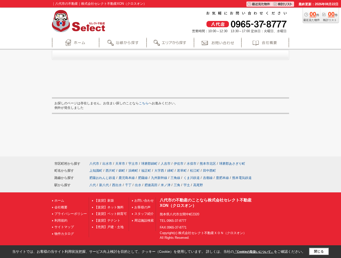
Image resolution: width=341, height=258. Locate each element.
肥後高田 (151, 185)
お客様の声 (142, 207)
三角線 (175, 178)
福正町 (146, 170)
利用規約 (60, 220)
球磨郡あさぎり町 (232, 163)
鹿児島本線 (127, 178)
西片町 (110, 170)
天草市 (120, 163)
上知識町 (95, 170)
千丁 (128, 185)
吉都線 (208, 178)
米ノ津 (165, 185)
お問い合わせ (144, 200)
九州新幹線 (159, 178)
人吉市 (165, 163)
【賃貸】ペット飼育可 (110, 214)
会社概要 (60, 207)
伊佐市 (178, 163)
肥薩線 (143, 178)
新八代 (104, 185)
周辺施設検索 (144, 220)
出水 (138, 185)
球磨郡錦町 (149, 163)
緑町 (170, 170)
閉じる (319, 251)
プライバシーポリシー (70, 214)
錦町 (122, 170)
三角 (177, 185)
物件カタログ (64, 234)
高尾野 (198, 185)
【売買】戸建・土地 (109, 227)
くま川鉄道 (191, 178)
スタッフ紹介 (144, 214)
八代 (92, 185)
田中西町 (209, 170)
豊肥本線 (222, 178)
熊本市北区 (208, 163)
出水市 (107, 163)
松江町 (195, 170)
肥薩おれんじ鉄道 (102, 178)
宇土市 (133, 163)
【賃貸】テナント (107, 220)
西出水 (117, 185)
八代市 (94, 163)
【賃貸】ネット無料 (109, 207)
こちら (144, 103)
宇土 (186, 185)
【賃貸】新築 (104, 200)
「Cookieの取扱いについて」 (254, 252)
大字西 (159, 170)
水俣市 (191, 163)
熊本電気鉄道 (242, 178)
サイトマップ (64, 227)
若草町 (182, 170)
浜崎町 (133, 170)
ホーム (59, 200)
